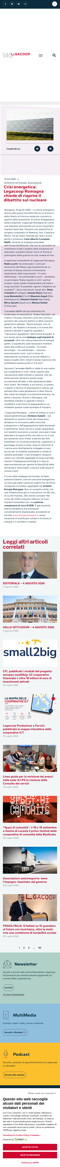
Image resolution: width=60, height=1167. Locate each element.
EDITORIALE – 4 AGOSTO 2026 (24, 583)
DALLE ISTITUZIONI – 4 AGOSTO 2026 (28, 627)
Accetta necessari (30, 1155)
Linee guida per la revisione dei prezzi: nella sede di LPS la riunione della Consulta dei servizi (28, 780)
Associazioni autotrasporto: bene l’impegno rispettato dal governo (25, 880)
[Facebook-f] (5, 3)
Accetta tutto (30, 1147)
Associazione (35, 182)
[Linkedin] (12, 3)
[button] (40, 55)
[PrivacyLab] (20, 1139)
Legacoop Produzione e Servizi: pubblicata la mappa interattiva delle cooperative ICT (27, 729)
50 (39, 947)
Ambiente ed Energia (15, 182)
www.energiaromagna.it (25, 515)
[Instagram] (25, 3)
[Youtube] (18, 3)
